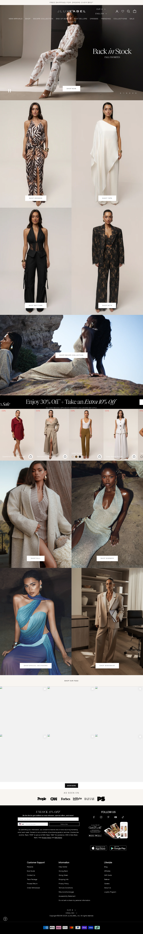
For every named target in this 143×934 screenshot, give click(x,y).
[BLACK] (80, 456)
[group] (71, 402)
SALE (132, 19)
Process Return (32, 883)
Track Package (32, 879)
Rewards (30, 867)
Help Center (63, 867)
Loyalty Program (110, 892)
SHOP (27, 19)
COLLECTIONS (120, 19)
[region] (71, 52)
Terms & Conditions (66, 888)
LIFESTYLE (71, 22)
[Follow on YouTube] (115, 817)
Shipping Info (63, 879)
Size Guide (31, 871)
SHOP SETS (107, 305)
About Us (107, 888)
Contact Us (31, 875)
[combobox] (21, 824)
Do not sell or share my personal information (74, 900)
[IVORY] (73, 456)
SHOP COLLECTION (71, 89)
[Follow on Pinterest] (108, 817)
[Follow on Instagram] (101, 817)
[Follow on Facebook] (93, 817)
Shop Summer (107, 558)
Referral (106, 879)
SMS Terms (58, 837)
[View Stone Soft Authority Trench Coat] (51, 435)
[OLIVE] (76, 456)
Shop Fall (35, 558)
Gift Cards (108, 875)
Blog (106, 867)
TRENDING (106, 19)
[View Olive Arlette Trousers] (86, 435)
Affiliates (107, 871)
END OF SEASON (63, 19)
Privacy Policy (46, 837)
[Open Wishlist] (122, 11)
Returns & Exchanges (66, 892)
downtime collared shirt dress (14, 457)
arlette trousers (77, 453)
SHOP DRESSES (35, 198)
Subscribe (64, 824)
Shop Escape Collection (71, 355)
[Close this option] (5, 919)
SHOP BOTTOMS (36, 305)
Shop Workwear (107, 665)
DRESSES (94, 19)
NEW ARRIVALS (15, 19)
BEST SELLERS (80, 19)
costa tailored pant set (114, 457)
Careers (106, 883)
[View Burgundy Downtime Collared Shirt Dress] (17, 435)
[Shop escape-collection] (71, 52)
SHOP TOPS (107, 198)
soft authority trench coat (46, 457)
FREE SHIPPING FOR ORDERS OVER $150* (71, 2)
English (99, 14)
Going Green (63, 875)
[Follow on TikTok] (122, 817)
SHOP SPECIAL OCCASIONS (36, 665)
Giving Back (63, 871)
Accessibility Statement (67, 896)
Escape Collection (43, 19)
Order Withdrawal (33, 888)
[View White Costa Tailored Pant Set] (120, 435)
